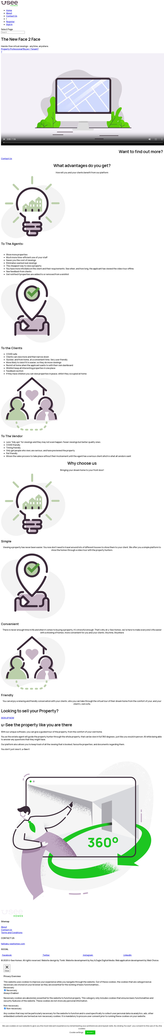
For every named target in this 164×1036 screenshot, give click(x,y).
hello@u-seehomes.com (13, 943)
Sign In (9, 24)
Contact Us (11, 16)
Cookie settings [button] (76, 1032)
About (9, 13)
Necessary (12, 990)
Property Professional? (12, 49)
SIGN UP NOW (7, 717)
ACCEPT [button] (90, 1032)
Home (9, 10)
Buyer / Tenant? (31, 49)
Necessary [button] (9, 987)
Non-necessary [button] (11, 1005)
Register (10, 21)
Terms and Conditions (11, 932)
